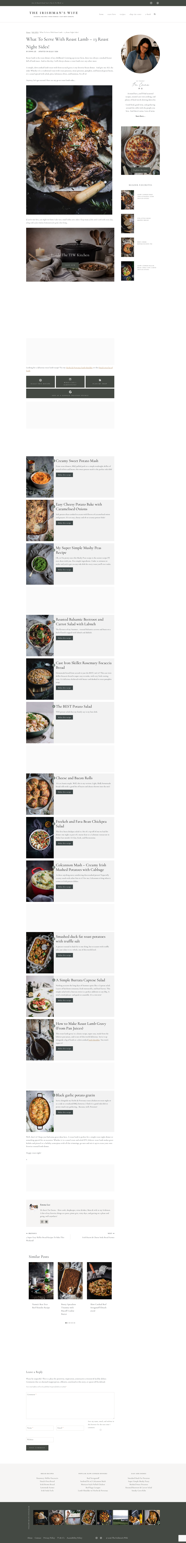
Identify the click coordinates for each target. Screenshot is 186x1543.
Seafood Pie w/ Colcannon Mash (93, 1481)
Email (60, 1428)
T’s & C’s (60, 1538)
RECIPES (123, 14)
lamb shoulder (94, 1040)
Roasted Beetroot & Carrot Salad (139, 1487)
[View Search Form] (157, 14)
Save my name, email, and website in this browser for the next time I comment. (101, 1424)
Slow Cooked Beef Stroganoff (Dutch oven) (98, 1307)
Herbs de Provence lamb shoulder (79, 367)
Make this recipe (64, 475)
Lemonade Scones (47, 1487)
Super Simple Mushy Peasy (138, 1481)
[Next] (108, 1291)
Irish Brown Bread (47, 1484)
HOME (101, 14)
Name (30, 1428)
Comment (31, 1394)
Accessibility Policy (74, 1538)
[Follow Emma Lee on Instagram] (42, 1222)
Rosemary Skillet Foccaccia (47, 1478)
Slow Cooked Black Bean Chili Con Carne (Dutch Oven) (146, 267)
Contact (38, 1538)
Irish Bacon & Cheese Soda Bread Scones (98, 1236)
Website (30, 1439)
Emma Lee (32, 51)
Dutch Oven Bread (47, 1481)
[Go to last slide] (32, 1291)
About (30, 1538)
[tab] (66, 1322)
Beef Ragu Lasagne (93, 1487)
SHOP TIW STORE (135, 14)
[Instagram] (151, 3)
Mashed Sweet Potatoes (138, 1484)
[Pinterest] (158, 3)
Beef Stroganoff (93, 1478)
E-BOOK (148, 14)
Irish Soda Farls (47, 1490)
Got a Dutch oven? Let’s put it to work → (48, 3)
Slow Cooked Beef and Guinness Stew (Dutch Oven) (145, 196)
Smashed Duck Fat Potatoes (139, 1478)
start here (112, 14)
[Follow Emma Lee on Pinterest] (46, 1222)
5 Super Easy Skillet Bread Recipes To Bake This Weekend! (45, 1237)
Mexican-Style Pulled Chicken (93, 1484)
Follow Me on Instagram (29, 1517)
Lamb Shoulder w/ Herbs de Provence (93, 1490)
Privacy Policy (49, 1538)
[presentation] (41, 1280)
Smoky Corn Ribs (139, 1490)
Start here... (140, 116)
